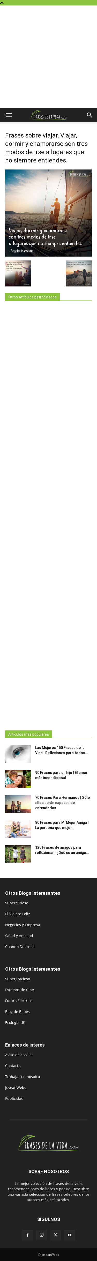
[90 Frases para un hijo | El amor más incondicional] (18, 779)
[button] (9, 115)
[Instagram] (41, 1235)
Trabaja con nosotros (23, 1076)
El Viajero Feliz (17, 913)
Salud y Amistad (19, 935)
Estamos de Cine (19, 989)
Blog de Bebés (17, 1011)
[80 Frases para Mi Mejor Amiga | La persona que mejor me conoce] (18, 829)
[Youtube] (69, 1235)
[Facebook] (28, 1235)
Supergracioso (17, 978)
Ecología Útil (15, 1022)
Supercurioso (16, 902)
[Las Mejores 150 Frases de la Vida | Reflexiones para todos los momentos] (18, 754)
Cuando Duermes (20, 946)
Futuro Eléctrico (18, 1000)
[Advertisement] (48, 57)
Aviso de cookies (19, 1054)
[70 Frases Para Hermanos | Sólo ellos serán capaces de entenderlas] (18, 804)
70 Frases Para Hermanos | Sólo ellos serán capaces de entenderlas (62, 802)
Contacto (12, 1065)
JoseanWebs (15, 1087)
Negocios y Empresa (22, 924)
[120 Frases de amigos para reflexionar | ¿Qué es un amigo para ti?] (18, 854)
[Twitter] (55, 1235)
